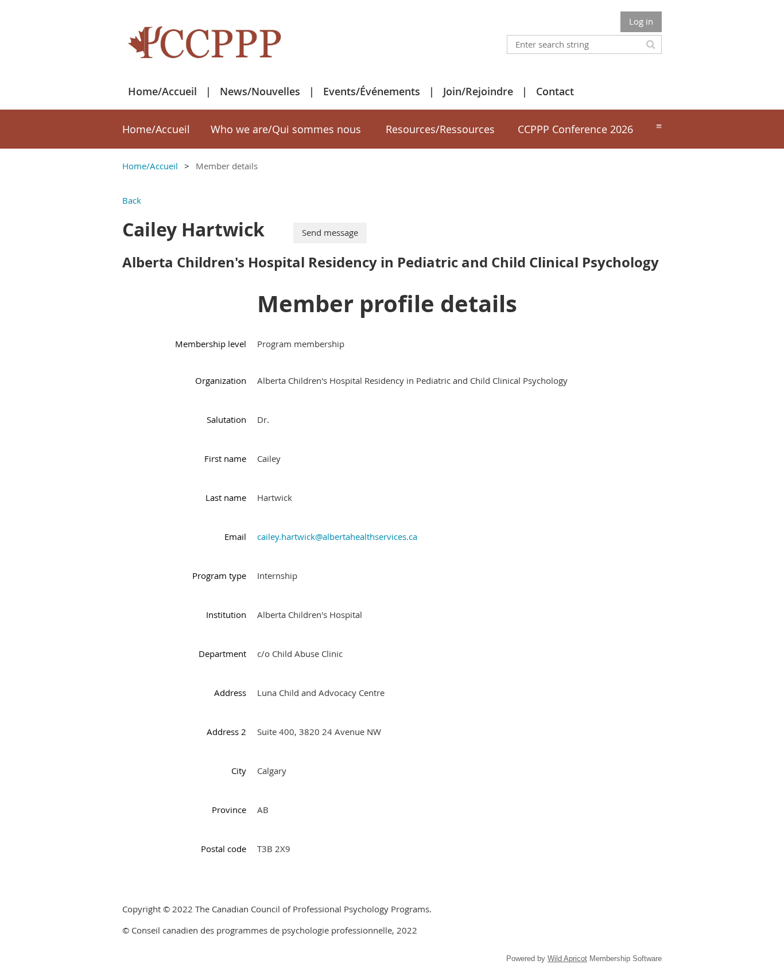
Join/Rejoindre (478, 91)
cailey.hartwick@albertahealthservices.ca (337, 536)
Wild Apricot (567, 958)
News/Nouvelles (260, 91)
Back (131, 200)
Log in (641, 21)
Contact (555, 91)
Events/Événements (371, 91)
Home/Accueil (162, 91)
